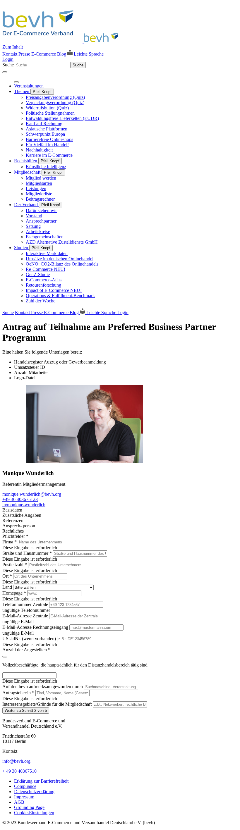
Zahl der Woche (40, 300)
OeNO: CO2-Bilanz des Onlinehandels (62, 263)
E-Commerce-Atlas (43, 279)
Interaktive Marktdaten (47, 253)
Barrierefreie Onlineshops (49, 139)
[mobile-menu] (4, 72)
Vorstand (34, 215)
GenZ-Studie (38, 274)
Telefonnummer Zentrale (25, 604)
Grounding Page (29, 807)
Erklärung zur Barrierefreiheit (41, 781)
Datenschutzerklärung (34, 791)
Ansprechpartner (41, 220)
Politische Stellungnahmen (50, 113)
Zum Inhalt (12, 46)
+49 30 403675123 (20, 499)
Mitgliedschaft (28, 172)
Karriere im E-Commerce (49, 155)
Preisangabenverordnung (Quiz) (55, 97)
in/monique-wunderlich (23, 504)
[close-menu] (16, 82)
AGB (19, 802)
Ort (7, 576)
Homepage (14, 592)
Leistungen (36, 188)
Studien (21, 247)
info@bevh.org (16, 761)
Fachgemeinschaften (45, 236)
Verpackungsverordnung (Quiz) (55, 102)
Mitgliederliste (39, 193)
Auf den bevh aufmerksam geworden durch (43, 686)
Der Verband (26, 204)
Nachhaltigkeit (39, 149)
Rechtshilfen (26, 160)
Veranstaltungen (29, 85)
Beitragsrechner (40, 199)
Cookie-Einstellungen (34, 812)
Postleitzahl (14, 564)
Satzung (33, 226)
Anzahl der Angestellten (26, 649)
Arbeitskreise (38, 231)
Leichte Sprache (88, 53)
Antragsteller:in (18, 692)
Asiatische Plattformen (46, 128)
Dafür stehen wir (41, 210)
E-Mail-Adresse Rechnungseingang (35, 627)
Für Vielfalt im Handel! (47, 144)
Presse (24, 53)
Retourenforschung (43, 285)
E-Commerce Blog (49, 53)
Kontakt (10, 53)
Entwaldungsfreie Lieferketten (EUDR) (62, 118)
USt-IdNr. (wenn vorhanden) (29, 638)
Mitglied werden (41, 177)
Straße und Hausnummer (27, 553)
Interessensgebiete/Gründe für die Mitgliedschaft (47, 704)
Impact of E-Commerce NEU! (54, 290)
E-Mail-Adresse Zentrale (25, 615)
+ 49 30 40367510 (19, 771)
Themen (22, 91)
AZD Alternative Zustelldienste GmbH (62, 242)
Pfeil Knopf (42, 91)
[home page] (62, 41)
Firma (9, 541)
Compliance (25, 786)
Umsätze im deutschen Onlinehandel (59, 258)
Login (7, 59)
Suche (8, 64)
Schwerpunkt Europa (45, 134)
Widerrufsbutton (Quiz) (47, 107)
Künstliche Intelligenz (46, 166)
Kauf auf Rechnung (44, 123)
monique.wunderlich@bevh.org (31, 494)
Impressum (24, 796)
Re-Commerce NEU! (45, 269)
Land (7, 587)
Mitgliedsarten (39, 183)
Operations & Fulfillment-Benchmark (60, 295)
